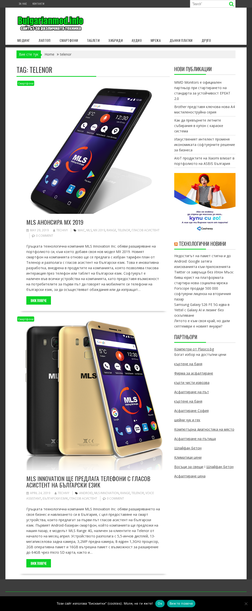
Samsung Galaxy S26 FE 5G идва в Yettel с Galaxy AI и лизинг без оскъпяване (202, 310)
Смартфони (69, 40)
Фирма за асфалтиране (193, 373)
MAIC (81, 230)
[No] (245, 603)
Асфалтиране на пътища (195, 438)
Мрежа (156, 40)
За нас (23, 3)
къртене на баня (188, 363)
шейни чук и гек (187, 420)
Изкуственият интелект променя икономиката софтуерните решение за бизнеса (204, 144)
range (111, 230)
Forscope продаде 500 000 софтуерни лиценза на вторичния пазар (202, 293)
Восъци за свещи (188, 466)
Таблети (93, 40)
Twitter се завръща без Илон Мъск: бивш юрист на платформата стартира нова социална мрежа (204, 277)
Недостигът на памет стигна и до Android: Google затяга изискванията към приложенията (202, 261)
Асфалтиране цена (189, 476)
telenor (124, 230)
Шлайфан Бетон (188, 448)
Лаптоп (44, 40)
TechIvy (62, 230)
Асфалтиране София (191, 410)
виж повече (39, 300)
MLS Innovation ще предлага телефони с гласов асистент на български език (88, 481)
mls (89, 230)
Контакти (38, 3)
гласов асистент (145, 230)
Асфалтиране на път (191, 392)
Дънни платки (181, 40)
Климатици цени (188, 457)
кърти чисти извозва (191, 382)
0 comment (44, 236)
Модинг (23, 40)
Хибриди (116, 40)
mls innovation (106, 493)
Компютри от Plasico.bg (194, 349)
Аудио (137, 40)
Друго (206, 40)
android (86, 493)
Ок (160, 603)
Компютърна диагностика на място (204, 429)
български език (55, 498)
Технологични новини (202, 243)
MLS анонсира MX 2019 (54, 222)
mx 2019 (99, 230)
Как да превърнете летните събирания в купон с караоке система (198, 125)
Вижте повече (181, 603)
